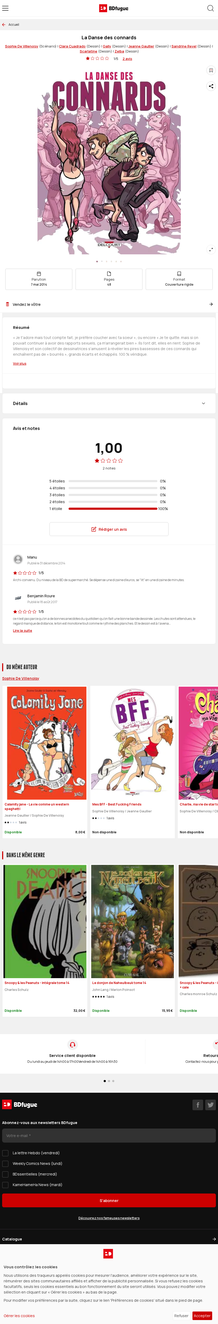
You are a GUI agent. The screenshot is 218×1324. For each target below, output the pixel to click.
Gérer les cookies (19, 1315)
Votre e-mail (17, 1135)
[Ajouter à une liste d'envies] (211, 70)
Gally (107, 46)
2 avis (127, 58)
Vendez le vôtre (27, 304)
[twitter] (210, 1105)
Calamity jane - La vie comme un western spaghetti (37, 806)
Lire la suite (22, 630)
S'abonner (109, 1200)
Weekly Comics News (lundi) (37, 1163)
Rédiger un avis (113, 529)
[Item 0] (97, 261)
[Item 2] (106, 261)
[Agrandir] (211, 249)
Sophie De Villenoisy (21, 46)
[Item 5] (121, 261)
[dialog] (109, 1284)
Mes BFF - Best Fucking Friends (116, 804)
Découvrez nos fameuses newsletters (109, 1218)
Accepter (202, 1315)
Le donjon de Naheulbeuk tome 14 (119, 983)
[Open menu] (5, 8)
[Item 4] (116, 261)
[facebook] (197, 1105)
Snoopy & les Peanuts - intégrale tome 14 (37, 983)
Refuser (181, 1315)
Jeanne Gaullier (141, 46)
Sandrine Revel (183, 46)
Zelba (119, 51)
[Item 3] (111, 261)
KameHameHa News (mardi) (37, 1184)
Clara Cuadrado (72, 46)
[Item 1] (102, 261)
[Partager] (211, 86)
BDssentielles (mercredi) (35, 1174)
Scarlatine (88, 51)
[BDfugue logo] (113, 8)
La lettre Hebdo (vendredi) (36, 1152)
